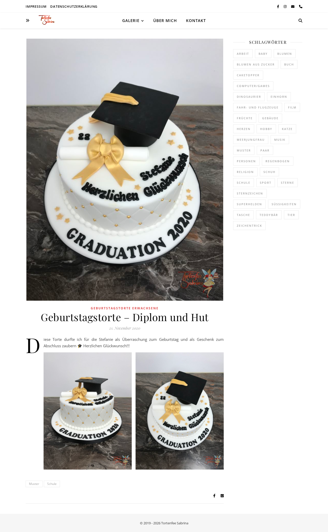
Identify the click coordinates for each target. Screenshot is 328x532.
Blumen (284, 54)
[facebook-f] (278, 6)
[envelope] (293, 6)
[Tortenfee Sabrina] (48, 20)
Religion (245, 172)
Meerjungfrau (251, 140)
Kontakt (196, 20)
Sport (265, 182)
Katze (287, 129)
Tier (291, 215)
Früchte (245, 118)
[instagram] (285, 6)
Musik (279, 140)
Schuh (269, 172)
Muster (34, 484)
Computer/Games (253, 86)
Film (292, 107)
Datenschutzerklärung (73, 6)
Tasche (243, 215)
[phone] (300, 6)
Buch (289, 64)
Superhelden (249, 204)
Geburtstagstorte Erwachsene (125, 308)
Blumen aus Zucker (256, 64)
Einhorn (279, 97)
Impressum (36, 6)
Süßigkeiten (284, 204)
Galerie (130, 20)
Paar (265, 150)
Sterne (287, 182)
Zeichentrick (249, 225)
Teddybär (269, 215)
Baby (263, 54)
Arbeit (243, 54)
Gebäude (270, 118)
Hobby (266, 129)
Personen (246, 161)
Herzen (244, 129)
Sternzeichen (250, 193)
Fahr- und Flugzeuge (258, 107)
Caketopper (248, 75)
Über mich (165, 20)
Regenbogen (277, 161)
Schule (52, 484)
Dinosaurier (249, 97)
